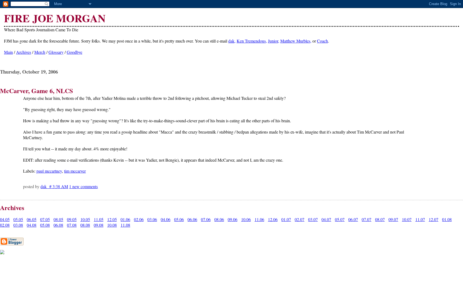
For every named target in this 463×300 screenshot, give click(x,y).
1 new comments (83, 186)
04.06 (165, 219)
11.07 (420, 219)
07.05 (45, 219)
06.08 (58, 225)
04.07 (326, 219)
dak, (232, 41)
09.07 (393, 219)
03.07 (313, 219)
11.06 (259, 219)
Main (8, 52)
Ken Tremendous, (252, 41)
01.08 (447, 219)
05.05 (18, 219)
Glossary (56, 52)
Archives (23, 52)
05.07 (340, 219)
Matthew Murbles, (295, 41)
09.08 (98, 225)
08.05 (58, 219)
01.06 (125, 219)
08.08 (85, 225)
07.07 (366, 219)
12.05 (112, 219)
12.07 (433, 219)
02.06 (139, 219)
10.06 (246, 219)
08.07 (380, 219)
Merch (39, 52)
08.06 (219, 219)
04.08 (31, 225)
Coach (322, 41)
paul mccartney (49, 171)
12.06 (273, 219)
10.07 (407, 219)
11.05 (98, 219)
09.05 (72, 219)
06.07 (353, 219)
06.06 (192, 219)
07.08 (72, 225)
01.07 (286, 219)
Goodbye (74, 52)
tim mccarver (75, 171)
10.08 (112, 225)
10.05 (85, 219)
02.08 (5, 225)
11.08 (125, 225)
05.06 (179, 219)
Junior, (273, 41)
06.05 (31, 219)
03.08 (18, 225)
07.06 (206, 219)
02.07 (299, 219)
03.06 (152, 219)
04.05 (5, 219)
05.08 (45, 225)
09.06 (232, 219)
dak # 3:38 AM (54, 186)
